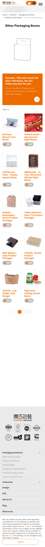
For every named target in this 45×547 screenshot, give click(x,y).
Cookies (28, 526)
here (10, 535)
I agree (20, 541)
